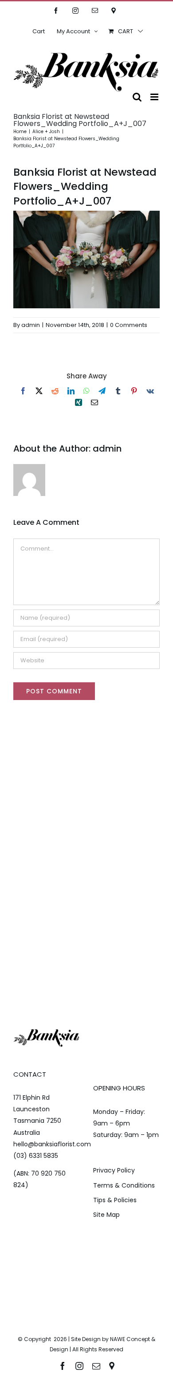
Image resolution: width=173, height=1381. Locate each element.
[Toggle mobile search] (137, 97)
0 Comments (128, 325)
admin (30, 325)
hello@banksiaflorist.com (52, 1144)
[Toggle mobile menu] (155, 97)
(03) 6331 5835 (35, 1155)
